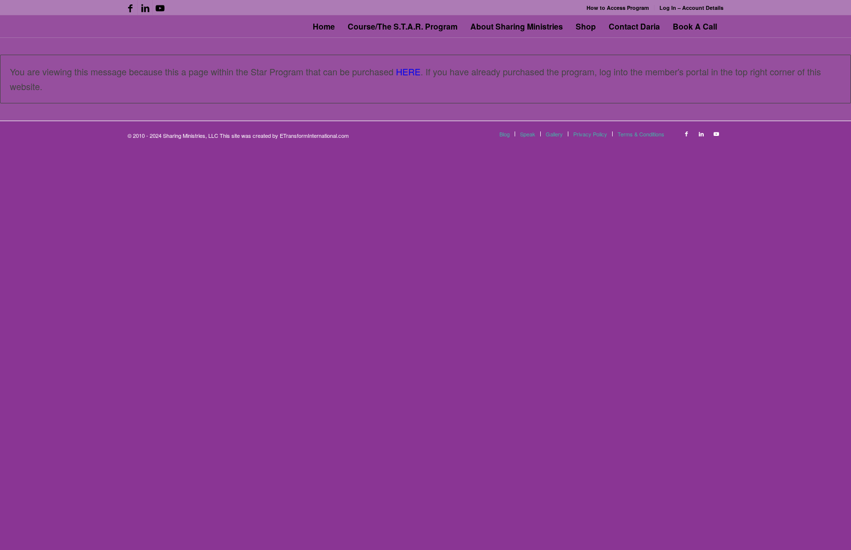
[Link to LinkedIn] (145, 7)
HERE (408, 71)
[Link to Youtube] (160, 7)
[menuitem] (618, 7)
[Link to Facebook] (130, 7)
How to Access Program (618, 7)
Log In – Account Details (691, 7)
